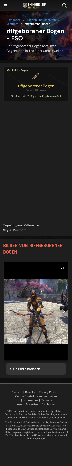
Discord (16, 392)
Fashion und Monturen (41, 20)
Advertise (32, 404)
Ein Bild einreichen (26, 369)
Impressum (30, 400)
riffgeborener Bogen (36, 86)
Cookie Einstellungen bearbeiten (36, 396)
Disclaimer (48, 404)
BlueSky (30, 392)
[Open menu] (5, 5)
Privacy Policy (48, 392)
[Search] (65, 5)
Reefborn (12, 24)
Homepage (13, 20)
